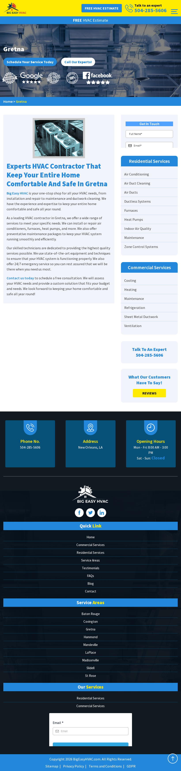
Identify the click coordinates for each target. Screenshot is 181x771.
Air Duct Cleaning (137, 183)
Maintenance (134, 237)
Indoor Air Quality (137, 228)
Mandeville (90, 645)
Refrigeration (134, 307)
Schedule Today (30, 62)
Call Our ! (78, 62)
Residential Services (90, 552)
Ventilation (132, 326)
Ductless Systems (137, 201)
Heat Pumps (133, 219)
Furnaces (131, 210)
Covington (90, 621)
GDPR (131, 766)
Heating (130, 289)
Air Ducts (131, 192)
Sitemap (51, 766)
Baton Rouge (90, 614)
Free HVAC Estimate (102, 8)
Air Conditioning (136, 174)
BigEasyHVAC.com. (87, 759)
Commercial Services (90, 545)
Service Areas (90, 560)
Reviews (149, 393)
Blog (90, 583)
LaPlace (90, 652)
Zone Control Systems (141, 246)
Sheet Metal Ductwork (141, 316)
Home (91, 537)
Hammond (91, 637)
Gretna (90, 629)
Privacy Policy (73, 766)
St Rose (90, 676)
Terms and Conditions (105, 766)
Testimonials (90, 568)
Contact (90, 591)
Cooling (130, 280)
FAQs (90, 576)
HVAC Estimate (90, 20)
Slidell (90, 668)
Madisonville (90, 660)
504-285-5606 (150, 10)
